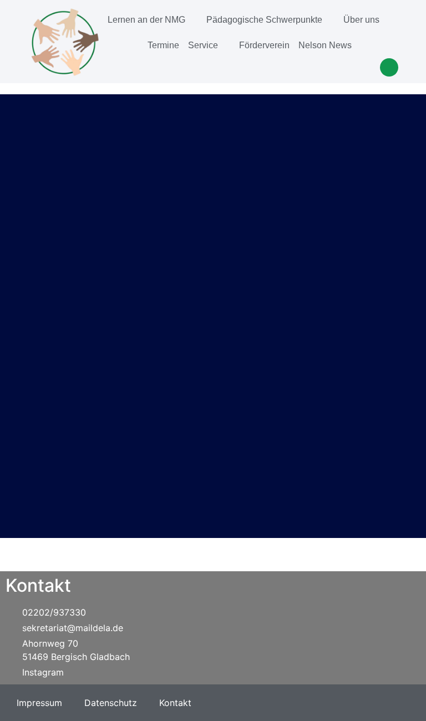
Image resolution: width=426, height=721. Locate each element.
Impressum (39, 702)
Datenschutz (110, 702)
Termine (163, 45)
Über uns (361, 19)
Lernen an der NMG (146, 19)
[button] (389, 67)
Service (203, 45)
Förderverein (264, 45)
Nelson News (325, 45)
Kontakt (175, 702)
